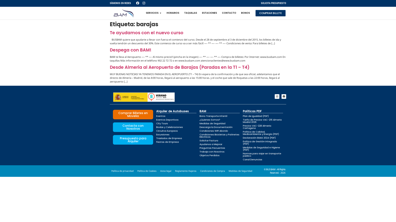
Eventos (160, 116)
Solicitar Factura (209, 140)
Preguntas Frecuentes (212, 148)
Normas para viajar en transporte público (262, 154)
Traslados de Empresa (169, 138)
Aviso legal (165, 170)
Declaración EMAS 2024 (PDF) (259, 137)
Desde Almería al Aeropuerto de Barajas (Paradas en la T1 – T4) (180, 67)
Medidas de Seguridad (212, 123)
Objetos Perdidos (210, 155)
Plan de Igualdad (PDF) (256, 116)
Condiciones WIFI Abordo (214, 130)
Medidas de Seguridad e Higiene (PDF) (261, 148)
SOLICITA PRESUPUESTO (273, 3)
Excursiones (162, 134)
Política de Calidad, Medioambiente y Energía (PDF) (261, 133)
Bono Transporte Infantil (213, 116)
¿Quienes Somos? (210, 119)
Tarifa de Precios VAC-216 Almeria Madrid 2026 (262, 121)
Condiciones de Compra (212, 170)
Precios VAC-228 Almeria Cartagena (257, 127)
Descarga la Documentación (216, 127)
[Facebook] (284, 96)
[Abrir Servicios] (160, 13)
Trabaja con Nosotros (212, 151)
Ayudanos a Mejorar (211, 144)
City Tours (162, 123)
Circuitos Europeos (167, 130)
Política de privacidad (122, 170)
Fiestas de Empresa (167, 142)
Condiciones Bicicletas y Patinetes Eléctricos (219, 135)
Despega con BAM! (130, 50)
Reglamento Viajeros (185, 170)
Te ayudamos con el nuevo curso (146, 33)
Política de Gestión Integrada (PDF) (260, 142)
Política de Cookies (147, 170)
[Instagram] (277, 96)
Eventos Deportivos (167, 119)
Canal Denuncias (252, 159)
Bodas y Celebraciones (169, 127)
